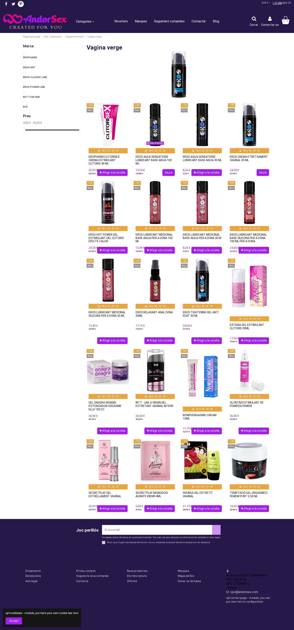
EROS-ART (29, 67)
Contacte (82, 581)
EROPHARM (30, 57)
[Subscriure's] (216, 530)
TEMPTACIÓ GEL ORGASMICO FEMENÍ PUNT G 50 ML (249, 494)
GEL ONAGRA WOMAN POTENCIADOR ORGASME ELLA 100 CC (105, 406)
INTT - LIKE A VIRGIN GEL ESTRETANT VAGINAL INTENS (154, 404)
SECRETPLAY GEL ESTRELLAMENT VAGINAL (105, 494)
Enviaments (33, 570)
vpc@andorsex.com (244, 592)
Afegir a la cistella (113, 172)
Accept (14, 620)
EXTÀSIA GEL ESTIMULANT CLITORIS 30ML (247, 326)
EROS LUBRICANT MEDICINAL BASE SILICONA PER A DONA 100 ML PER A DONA (248, 238)
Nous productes (137, 570)
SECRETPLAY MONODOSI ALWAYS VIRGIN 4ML (152, 494)
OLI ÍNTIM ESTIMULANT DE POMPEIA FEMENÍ (247, 404)
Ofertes (132, 581)
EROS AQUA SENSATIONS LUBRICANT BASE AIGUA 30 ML (202, 158)
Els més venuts (137, 575)
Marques (183, 570)
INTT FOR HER (31, 96)
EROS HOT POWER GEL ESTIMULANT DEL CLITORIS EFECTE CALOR (106, 238)
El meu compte (86, 570)
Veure (168, 172)
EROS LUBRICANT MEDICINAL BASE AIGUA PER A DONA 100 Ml (154, 238)
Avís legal (31, 581)
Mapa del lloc (186, 575)
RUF (25, 106)
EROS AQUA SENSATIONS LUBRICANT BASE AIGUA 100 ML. (154, 160)
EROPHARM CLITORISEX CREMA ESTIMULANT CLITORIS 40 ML (104, 160)
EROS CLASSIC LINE (35, 77)
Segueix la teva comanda (92, 575)
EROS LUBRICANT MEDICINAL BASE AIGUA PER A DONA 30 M (202, 236)
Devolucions (33, 575)
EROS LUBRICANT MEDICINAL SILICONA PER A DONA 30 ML (107, 314)
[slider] (24, 129)
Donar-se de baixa (189, 581)
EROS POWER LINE (34, 86)
